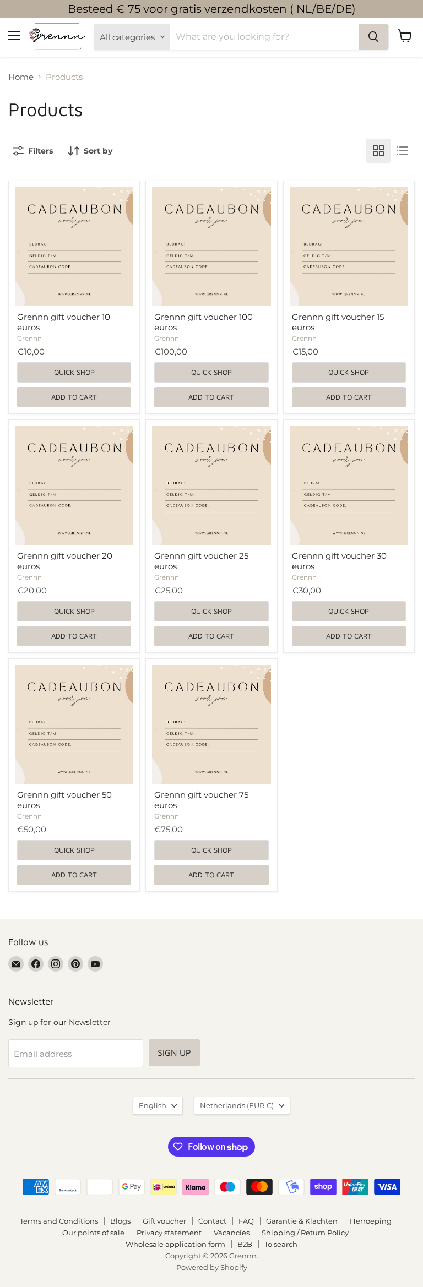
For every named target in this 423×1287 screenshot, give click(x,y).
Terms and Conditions (59, 1221)
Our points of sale (93, 1232)
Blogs (120, 1221)
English (152, 1105)
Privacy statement (169, 1232)
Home (21, 76)
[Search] (373, 37)
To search (280, 1244)
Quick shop (74, 372)
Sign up (174, 1052)
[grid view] (378, 151)
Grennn (29, 338)
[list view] (403, 151)
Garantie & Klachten (302, 1221)
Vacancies (232, 1232)
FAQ (246, 1221)
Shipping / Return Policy (305, 1232)
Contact (212, 1221)
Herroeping (371, 1221)
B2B (244, 1244)
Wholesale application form (175, 1244)
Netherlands (237, 1105)
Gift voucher (164, 1221)
